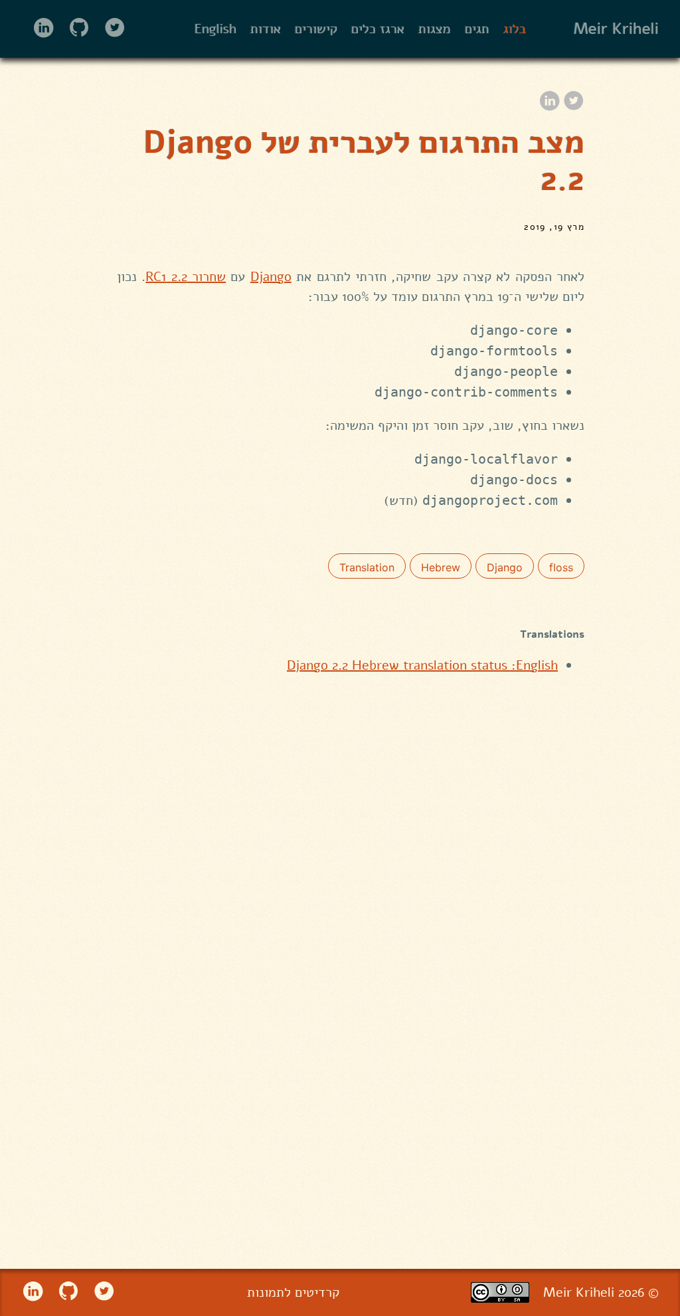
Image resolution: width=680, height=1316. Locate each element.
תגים (477, 29)
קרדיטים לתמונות (293, 1292)
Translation (366, 567)
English (215, 29)
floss (561, 567)
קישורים (316, 29)
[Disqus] (350, 927)
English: (422, 665)
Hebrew (440, 567)
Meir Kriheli (616, 29)
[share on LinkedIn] (549, 102)
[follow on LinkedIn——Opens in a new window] (39, 29)
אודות (265, 29)
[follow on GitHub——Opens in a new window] (75, 29)
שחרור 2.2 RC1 (185, 277)
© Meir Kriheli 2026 (601, 1292)
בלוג (515, 29)
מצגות (434, 29)
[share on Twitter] (573, 102)
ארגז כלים (377, 29)
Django (271, 277)
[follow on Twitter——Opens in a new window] (111, 29)
